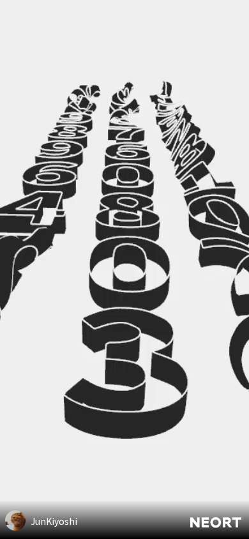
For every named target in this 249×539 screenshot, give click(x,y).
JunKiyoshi (54, 521)
